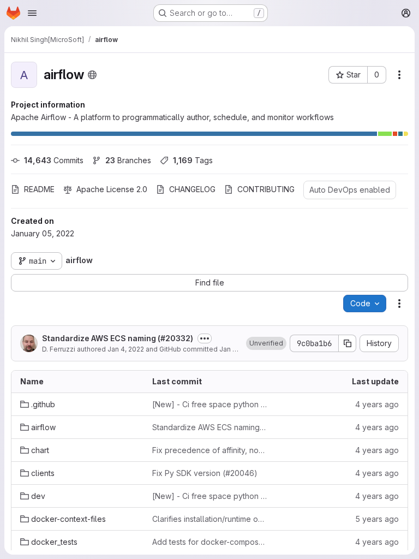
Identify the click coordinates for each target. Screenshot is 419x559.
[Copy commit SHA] (347, 343)
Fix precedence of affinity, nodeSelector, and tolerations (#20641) (209, 450)
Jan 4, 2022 (125, 349)
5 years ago (377, 519)
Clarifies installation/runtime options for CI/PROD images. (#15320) (209, 519)
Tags (193, 160)
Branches (128, 160)
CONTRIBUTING (266, 189)
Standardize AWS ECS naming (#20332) (117, 338)
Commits (53, 160)
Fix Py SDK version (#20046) (205, 473)
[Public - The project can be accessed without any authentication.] (92, 74)
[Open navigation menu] (32, 13)
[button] (266, 343)
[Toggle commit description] (204, 338)
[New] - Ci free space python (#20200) (209, 404)
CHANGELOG (192, 189)
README (39, 189)
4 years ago (377, 404)
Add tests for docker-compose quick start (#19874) (209, 541)
